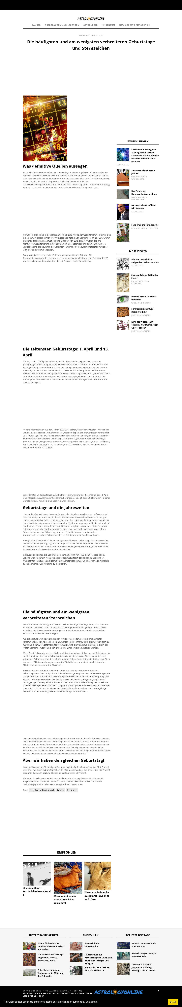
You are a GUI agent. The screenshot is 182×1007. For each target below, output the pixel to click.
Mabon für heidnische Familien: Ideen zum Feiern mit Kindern (51, 946)
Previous (18, 872)
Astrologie (90, 25)
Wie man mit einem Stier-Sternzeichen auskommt (65, 900)
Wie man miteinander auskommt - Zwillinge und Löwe (96, 896)
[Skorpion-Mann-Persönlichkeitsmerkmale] (37, 874)
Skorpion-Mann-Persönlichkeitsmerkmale (37, 891)
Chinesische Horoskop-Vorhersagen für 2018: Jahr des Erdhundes (51, 973)
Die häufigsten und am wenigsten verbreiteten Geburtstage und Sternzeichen (57, 993)
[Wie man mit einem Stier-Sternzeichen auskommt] (68, 878)
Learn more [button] (91, 1002)
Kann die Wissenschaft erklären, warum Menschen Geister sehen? (144, 324)
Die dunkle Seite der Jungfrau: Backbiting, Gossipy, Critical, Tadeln (143, 967)
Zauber (36, 25)
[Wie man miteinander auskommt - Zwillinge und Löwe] (98, 876)
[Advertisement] (67, 73)
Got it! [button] (173, 1002)
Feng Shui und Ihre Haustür (144, 224)
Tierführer (72, 790)
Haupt (82, 36)
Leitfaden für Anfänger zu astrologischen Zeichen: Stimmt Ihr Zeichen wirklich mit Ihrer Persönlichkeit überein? (145, 155)
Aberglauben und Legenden (62, 25)
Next (115, 872)
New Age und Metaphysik (134, 25)
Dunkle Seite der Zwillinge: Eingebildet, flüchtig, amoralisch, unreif (51, 957)
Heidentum (108, 25)
